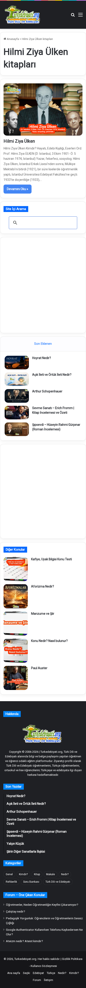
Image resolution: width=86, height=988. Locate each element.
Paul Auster (39, 668)
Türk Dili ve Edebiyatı (57, 881)
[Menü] (80, 16)
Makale (50, 874)
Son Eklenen (43, 344)
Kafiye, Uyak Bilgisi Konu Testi (51, 559)
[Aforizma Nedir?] (16, 596)
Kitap (37, 874)
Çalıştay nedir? (15, 911)
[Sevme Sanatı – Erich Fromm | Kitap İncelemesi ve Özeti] (17, 412)
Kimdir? (23, 874)
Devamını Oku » (17, 189)
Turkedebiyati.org (25, 959)
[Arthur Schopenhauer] (17, 396)
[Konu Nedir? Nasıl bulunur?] (16, 651)
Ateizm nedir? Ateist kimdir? (24, 941)
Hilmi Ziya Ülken (19, 141)
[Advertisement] (43, 284)
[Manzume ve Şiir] (16, 623)
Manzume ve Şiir (42, 613)
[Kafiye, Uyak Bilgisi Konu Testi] (16, 569)
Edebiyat (38, 973)
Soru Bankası (31, 881)
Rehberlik (11, 881)
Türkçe (51, 973)
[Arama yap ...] (73, 16)
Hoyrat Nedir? (41, 358)
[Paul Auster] (16, 678)
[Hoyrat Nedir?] (17, 362)
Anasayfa (12, 39)
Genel (9, 874)
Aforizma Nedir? (42, 586)
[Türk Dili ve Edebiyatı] (23, 15)
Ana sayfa (13, 973)
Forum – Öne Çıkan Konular (25, 895)
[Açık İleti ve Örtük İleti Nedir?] (17, 379)
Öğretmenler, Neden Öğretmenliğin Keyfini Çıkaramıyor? (42, 904)
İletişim (48, 980)
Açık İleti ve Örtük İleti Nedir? (51, 374)
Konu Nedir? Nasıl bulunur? (49, 641)
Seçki (26, 973)
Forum (37, 980)
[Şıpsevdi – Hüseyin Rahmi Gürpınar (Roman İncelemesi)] (17, 429)
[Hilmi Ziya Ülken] (43, 109)
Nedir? (65, 874)
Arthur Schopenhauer (47, 391)
